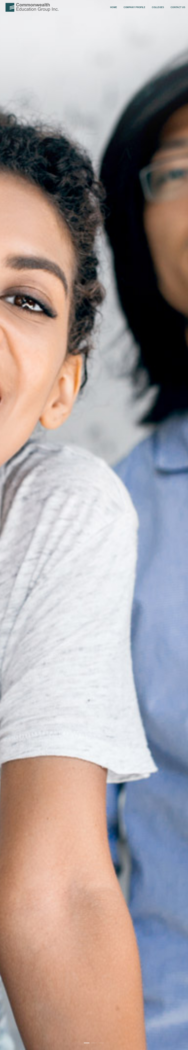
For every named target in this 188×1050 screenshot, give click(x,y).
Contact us (178, 7)
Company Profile (134, 7)
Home (113, 7)
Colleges (158, 7)
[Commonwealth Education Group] (32, 7)
